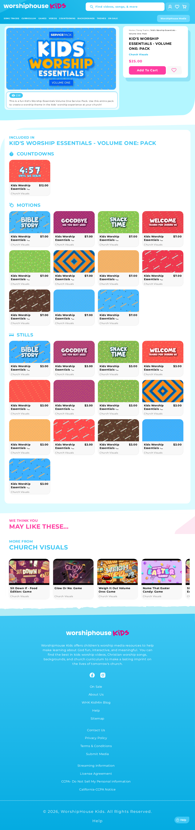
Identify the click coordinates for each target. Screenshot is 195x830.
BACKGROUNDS (86, 18)
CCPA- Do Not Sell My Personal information (96, 781)
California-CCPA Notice (97, 789)
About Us (96, 694)
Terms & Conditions (96, 746)
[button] (11, 18)
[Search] (90, 7)
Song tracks (143, 30)
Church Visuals (138, 54)
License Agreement (96, 773)
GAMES (42, 18)
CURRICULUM (29, 18)
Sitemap (97, 718)
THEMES (101, 18)
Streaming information (96, 765)
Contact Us (96, 730)
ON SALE (113, 18)
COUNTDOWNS (67, 18)
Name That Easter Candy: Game (112, 589)
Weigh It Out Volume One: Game (70, 589)
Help (96, 710)
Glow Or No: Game (24, 588)
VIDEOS (53, 18)
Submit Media (97, 754)
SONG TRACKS (11, 18)
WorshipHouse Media (173, 18)
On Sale (96, 686)
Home (132, 30)
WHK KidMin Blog (96, 702)
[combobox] (125, 6)
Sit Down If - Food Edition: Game (156, 589)
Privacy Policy (96, 738)
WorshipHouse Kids (83, 811)
